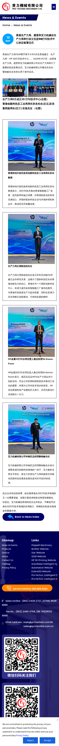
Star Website (38, 552)
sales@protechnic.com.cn (38, 626)
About (5, 556)
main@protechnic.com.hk (38, 622)
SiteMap (6, 563)
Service (5, 552)
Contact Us (7, 560)
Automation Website (42, 567)
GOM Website (38, 556)
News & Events (23, 25)
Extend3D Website (41, 571)
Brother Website (40, 548)
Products (6, 548)
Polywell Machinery (41, 545)
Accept (47, 740)
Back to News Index (27, 516)
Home (6, 25)
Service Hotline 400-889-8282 (30, 588)
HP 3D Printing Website (43, 560)
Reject (30, 740)
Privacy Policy (9, 567)
